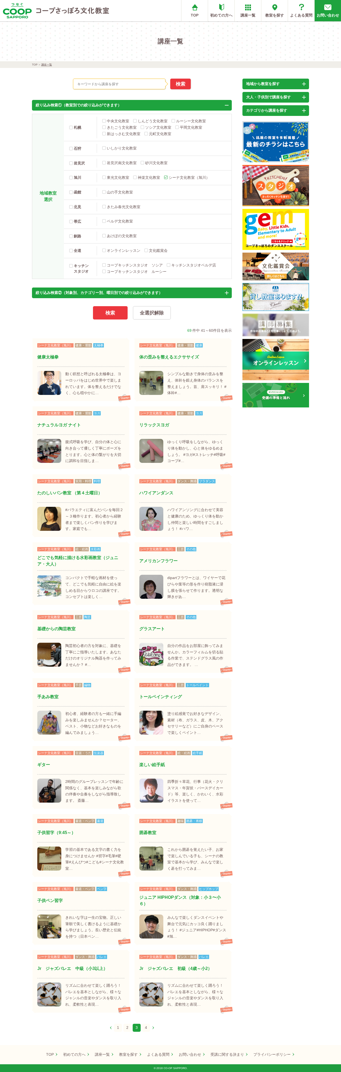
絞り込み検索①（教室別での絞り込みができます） (78, 105)
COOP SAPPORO (17, 11)
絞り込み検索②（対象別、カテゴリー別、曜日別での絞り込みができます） (99, 292)
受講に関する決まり (227, 1054)
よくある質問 (301, 15)
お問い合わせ (328, 15)
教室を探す (274, 15)
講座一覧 (248, 15)
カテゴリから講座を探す (266, 110)
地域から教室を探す (263, 84)
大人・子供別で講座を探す (268, 97)
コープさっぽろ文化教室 (72, 11)
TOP (194, 15)
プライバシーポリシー (272, 1054)
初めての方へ (221, 15)
